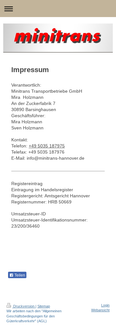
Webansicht (100, 310)
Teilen (19, 275)
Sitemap (43, 306)
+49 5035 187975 (47, 145)
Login (105, 305)
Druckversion (23, 306)
